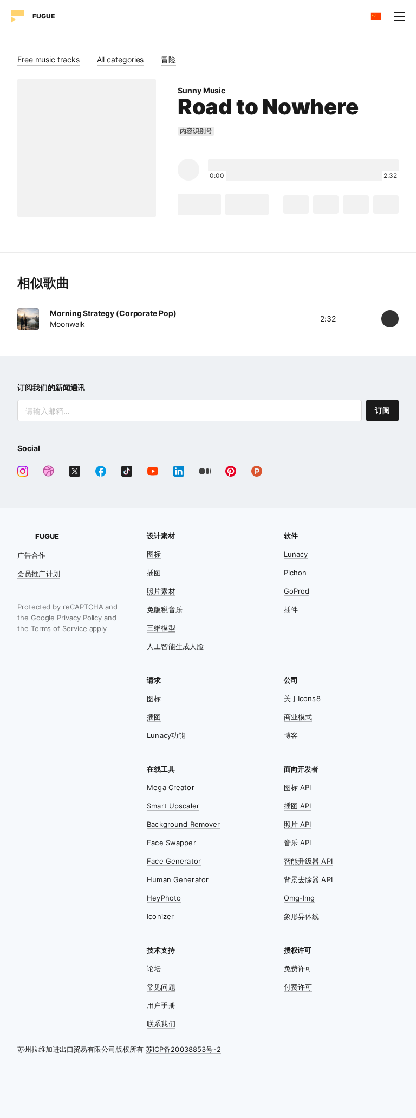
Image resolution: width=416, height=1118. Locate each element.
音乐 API (297, 842)
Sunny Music (201, 90)
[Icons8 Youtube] (153, 471)
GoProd (297, 591)
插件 (291, 609)
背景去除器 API (308, 879)
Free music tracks (48, 59)
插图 (154, 572)
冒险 (168, 59)
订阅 (382, 410)
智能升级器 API (308, 861)
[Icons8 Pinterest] (231, 471)
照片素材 (161, 591)
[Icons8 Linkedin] (179, 471)
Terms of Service (59, 628)
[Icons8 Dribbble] (49, 471)
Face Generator (174, 861)
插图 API (297, 805)
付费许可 (298, 986)
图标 (154, 554)
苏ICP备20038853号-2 (183, 1049)
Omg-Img (299, 898)
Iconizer (160, 916)
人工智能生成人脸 (175, 646)
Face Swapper (171, 842)
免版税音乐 (165, 609)
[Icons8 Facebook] (101, 471)
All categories (120, 59)
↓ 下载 (199, 204)
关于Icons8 (302, 698)
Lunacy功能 (166, 735)
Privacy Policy (79, 617)
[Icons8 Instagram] (23, 471)
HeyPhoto (164, 898)
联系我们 (161, 1023)
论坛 (154, 968)
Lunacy (296, 554)
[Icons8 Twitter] (75, 471)
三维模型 (161, 628)
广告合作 (31, 555)
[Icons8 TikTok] (127, 471)
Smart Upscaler (173, 805)
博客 (291, 735)
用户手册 (161, 1005)
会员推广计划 (38, 573)
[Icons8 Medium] (205, 471)
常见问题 (161, 986)
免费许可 (298, 968)
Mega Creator (170, 787)
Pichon (295, 572)
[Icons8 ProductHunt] (257, 471)
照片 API (297, 824)
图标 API (297, 787)
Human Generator (178, 879)
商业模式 (298, 716)
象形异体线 (302, 916)
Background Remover (183, 824)
